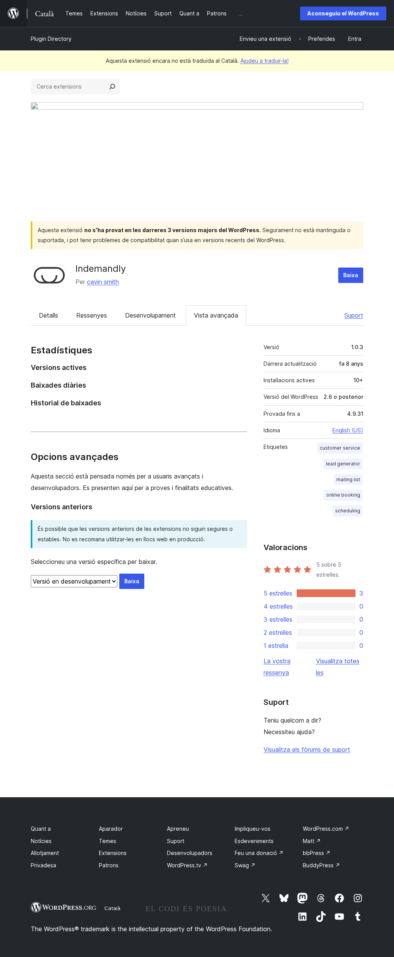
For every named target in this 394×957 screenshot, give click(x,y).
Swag (245, 865)
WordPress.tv (187, 865)
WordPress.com (326, 828)
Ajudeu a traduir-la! (264, 60)
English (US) (347, 430)
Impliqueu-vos (252, 828)
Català (112, 908)
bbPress (317, 853)
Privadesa (43, 865)
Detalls (48, 315)
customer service (340, 448)
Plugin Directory (51, 38)
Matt (312, 841)
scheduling (347, 511)
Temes (107, 841)
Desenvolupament (150, 315)
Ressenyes (91, 315)
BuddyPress (321, 865)
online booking (343, 495)
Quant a (41, 828)
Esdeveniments (254, 841)
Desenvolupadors (189, 853)
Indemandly (100, 268)
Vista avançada (216, 315)
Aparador (111, 828)
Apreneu (178, 828)
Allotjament (45, 853)
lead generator (343, 464)
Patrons (109, 865)
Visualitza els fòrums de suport (307, 749)
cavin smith (103, 282)
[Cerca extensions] (112, 86)
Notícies (41, 841)
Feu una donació (259, 853)
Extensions (113, 853)
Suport (353, 315)
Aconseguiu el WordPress (343, 13)
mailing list (348, 479)
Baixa (350, 275)
